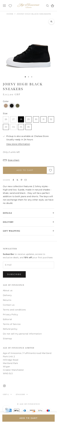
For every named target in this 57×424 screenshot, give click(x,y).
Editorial (7, 319)
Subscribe (14, 274)
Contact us (8, 305)
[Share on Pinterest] (21, 180)
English (20, 394)
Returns (7, 300)
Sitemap (7, 338)
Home (10, 14)
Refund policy (10, 329)
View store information (18, 144)
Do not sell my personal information (22, 333)
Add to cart (25, 170)
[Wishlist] (10, 5)
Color (6, 101)
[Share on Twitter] (17, 180)
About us (7, 290)
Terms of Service (11, 324)
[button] (6, 106)
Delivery (7, 295)
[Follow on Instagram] (4, 385)
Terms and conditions (14, 309)
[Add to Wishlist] (50, 170)
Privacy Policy (10, 314)
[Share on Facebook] (13, 180)
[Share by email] (25, 180)
